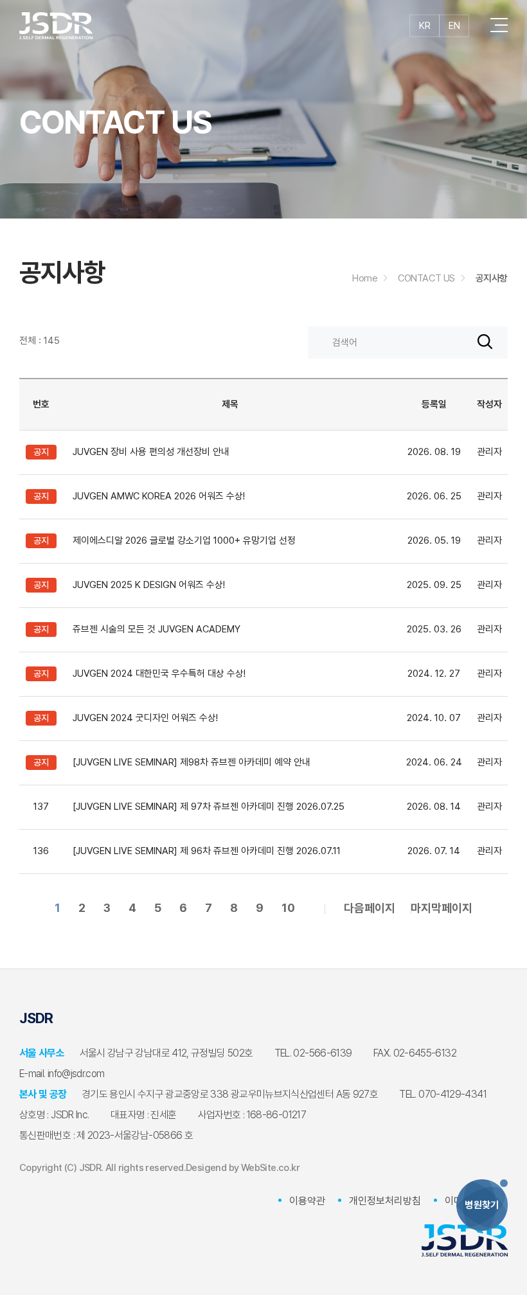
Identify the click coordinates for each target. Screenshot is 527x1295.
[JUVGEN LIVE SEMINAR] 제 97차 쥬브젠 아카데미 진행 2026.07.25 (208, 806)
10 (288, 908)
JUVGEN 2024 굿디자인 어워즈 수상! (145, 718)
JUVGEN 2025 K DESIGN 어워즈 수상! (149, 585)
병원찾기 (482, 1205)
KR (424, 25)
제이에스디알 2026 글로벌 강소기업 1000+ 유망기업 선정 (184, 540)
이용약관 (307, 1201)
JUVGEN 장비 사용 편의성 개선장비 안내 (151, 452)
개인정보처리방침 (385, 1201)
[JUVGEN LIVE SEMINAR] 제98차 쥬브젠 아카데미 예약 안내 (191, 762)
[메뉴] (499, 25)
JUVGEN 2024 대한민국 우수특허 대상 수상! (159, 673)
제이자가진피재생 (56, 25)
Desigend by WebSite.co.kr (242, 1168)
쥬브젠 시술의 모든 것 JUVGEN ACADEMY (156, 629)
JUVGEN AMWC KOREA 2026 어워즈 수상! (159, 496)
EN (454, 25)
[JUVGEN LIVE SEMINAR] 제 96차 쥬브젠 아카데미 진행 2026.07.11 (207, 851)
